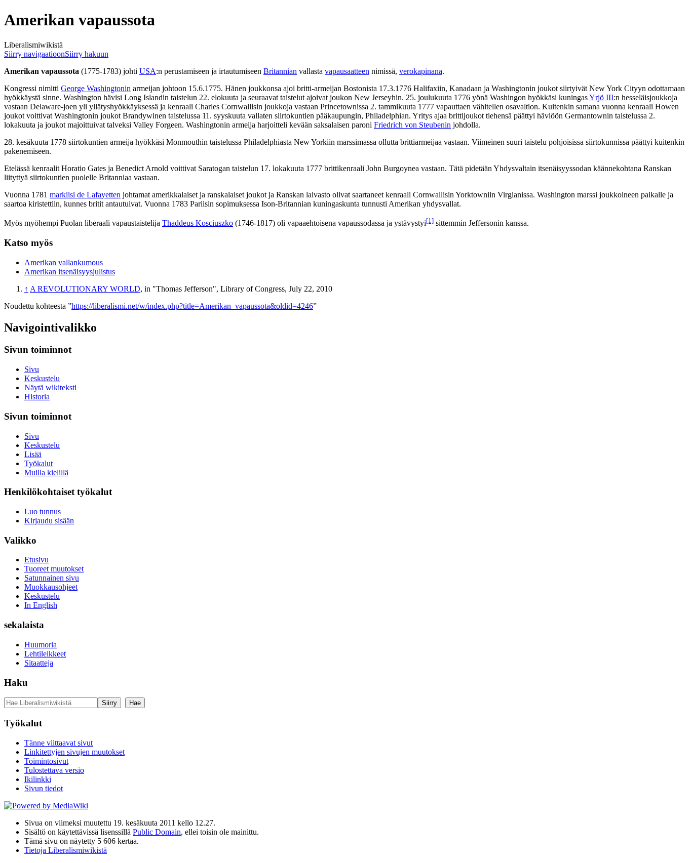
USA (147, 71)
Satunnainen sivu (51, 577)
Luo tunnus (42, 511)
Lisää (33, 454)
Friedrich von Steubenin (412, 124)
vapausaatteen (347, 71)
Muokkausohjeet (51, 587)
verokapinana (420, 71)
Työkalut (38, 463)
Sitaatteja (38, 663)
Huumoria (40, 644)
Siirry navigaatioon (34, 54)
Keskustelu (42, 378)
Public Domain (157, 832)
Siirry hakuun (86, 54)
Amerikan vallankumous (63, 262)
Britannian (280, 71)
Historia (37, 396)
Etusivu (36, 559)
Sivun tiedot (43, 788)
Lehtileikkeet (45, 653)
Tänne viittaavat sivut (58, 742)
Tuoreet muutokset (54, 568)
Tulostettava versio (54, 770)
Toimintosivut (46, 761)
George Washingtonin (96, 88)
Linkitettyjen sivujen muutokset (74, 752)
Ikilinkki (37, 779)
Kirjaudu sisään (49, 520)
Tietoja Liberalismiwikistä (65, 850)
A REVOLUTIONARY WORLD (85, 288)
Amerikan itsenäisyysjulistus (69, 271)
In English (40, 605)
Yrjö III (601, 97)
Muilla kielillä (46, 472)
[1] (430, 220)
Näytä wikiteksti (50, 387)
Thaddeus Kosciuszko (197, 223)
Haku (16, 682)
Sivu (31, 369)
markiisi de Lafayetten (85, 194)
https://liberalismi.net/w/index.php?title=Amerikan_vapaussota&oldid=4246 (192, 306)
